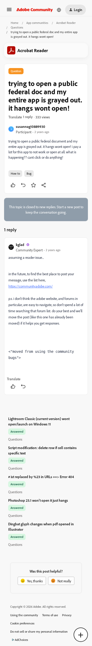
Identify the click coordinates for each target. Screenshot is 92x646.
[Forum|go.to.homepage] (34, 9)
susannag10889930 (30, 126)
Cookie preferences (22, 623)
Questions (17, 27)
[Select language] (59, 10)
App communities (37, 23)
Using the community (24, 615)
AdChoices (21, 640)
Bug (29, 173)
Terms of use (50, 615)
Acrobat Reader (66, 23)
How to (15, 173)
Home (14, 23)
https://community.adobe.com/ (30, 286)
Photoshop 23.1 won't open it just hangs (38, 500)
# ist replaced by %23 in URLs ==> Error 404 (41, 476)
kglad (20, 244)
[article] (46, 316)
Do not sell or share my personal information (39, 631)
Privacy (67, 615)
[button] (9, 11)
